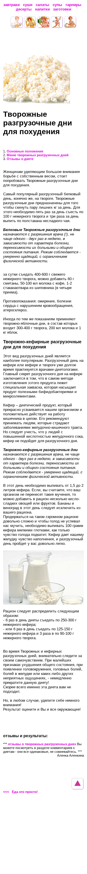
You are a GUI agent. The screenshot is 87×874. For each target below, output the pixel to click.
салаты (42, 5)
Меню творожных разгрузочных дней (37, 155)
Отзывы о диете (20, 159)
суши (27, 5)
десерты (24, 9)
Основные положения (25, 151)
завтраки (11, 5)
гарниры (73, 5)
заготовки (62, 9)
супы (57, 5)
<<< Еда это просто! (20, 792)
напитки (42, 9)
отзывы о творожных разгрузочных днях (42, 744)
